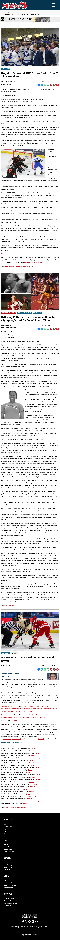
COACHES (7, 858)
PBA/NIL (6, 831)
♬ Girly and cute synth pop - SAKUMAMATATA (31, 717)
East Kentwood (9, 605)
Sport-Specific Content (10, 903)
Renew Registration (9, 898)
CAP (5, 862)
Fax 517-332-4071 (30, 927)
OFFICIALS (8, 894)
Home (6, 12)
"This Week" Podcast (10, 885)
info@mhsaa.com (39, 927)
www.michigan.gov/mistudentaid (12, 739)
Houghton (24, 807)
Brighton (31, 266)
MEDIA (6, 876)
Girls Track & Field (9, 313)
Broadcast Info (8, 883)
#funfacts (26, 715)
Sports (11, 12)
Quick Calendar (8, 849)
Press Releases (8, 887)
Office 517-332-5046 (21, 927)
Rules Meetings (8, 865)
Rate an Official (8, 869)
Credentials (7, 880)
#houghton (26, 706)
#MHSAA (19, 708)
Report (34, 746)
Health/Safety (8, 867)
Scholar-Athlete (8, 826)
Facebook (41, 739)
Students (14, 653)
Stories (23, 12)
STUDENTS (8, 820)
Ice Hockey (17, 12)
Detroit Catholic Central (22, 266)
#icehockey (32, 706)
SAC (5, 824)
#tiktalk (31, 715)
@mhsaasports (5, 706)
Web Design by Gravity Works (31, 934)
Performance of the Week (12, 807)
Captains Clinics (8, 829)
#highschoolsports (42, 706)
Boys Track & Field (24, 313)
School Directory (9, 847)
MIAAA (6, 844)
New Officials (7, 901)
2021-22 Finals (9, 266)
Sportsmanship (8, 834)
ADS (5, 840)
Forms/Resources (9, 851)
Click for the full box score (9, 254)
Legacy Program (8, 905)
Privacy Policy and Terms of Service (35, 932)
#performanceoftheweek (8, 708)
